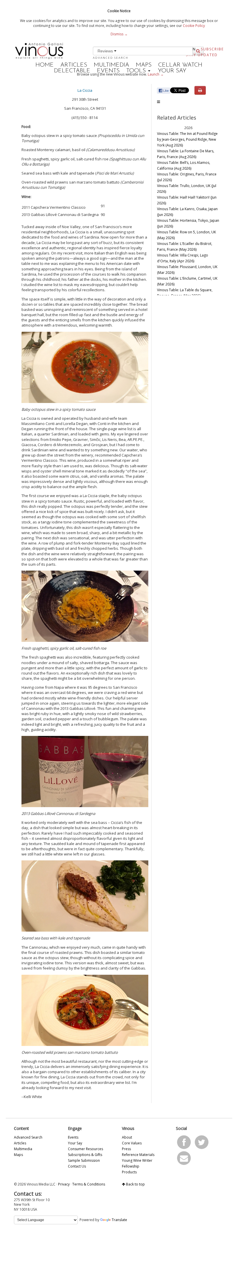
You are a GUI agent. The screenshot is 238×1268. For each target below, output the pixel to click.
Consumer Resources (85, 1148)
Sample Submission (84, 1160)
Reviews (106, 51)
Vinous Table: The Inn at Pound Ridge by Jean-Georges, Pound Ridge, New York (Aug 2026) (187, 139)
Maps (144, 65)
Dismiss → (119, 34)
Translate (119, 1219)
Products (129, 1172)
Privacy (64, 1184)
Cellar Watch (180, 65)
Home (44, 65)
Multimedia (111, 65)
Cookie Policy (194, 25)
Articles (73, 65)
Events (108, 71)
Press (126, 1148)
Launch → (156, 74)
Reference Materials (138, 1154)
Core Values (132, 1143)
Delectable (72, 71)
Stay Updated (202, 54)
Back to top (135, 1184)
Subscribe (212, 49)
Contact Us (77, 1166)
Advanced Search (110, 58)
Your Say (172, 71)
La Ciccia (84, 90)
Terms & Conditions (88, 1184)
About (127, 1137)
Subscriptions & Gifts (85, 1154)
